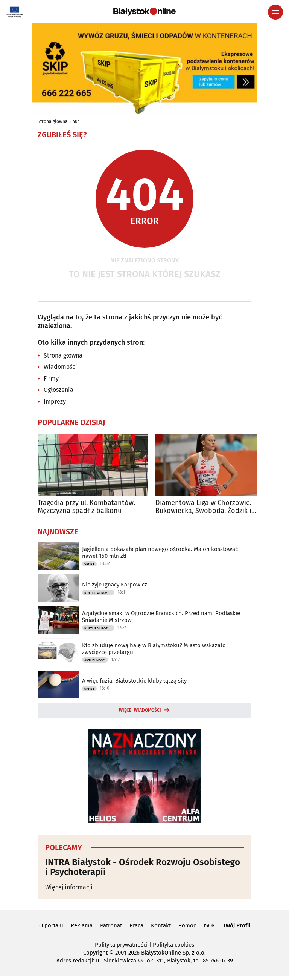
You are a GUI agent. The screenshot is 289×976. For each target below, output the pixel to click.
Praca (136, 925)
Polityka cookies (173, 944)
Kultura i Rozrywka (99, 593)
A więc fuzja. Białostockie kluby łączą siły (134, 680)
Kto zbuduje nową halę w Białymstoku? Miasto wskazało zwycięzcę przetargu (154, 648)
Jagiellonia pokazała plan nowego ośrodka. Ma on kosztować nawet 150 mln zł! (160, 552)
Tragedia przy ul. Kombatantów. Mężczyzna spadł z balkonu (86, 507)
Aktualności (95, 660)
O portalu (51, 925)
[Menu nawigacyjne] (275, 12)
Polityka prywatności (121, 944)
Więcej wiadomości (140, 710)
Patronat (111, 925)
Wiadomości (60, 366)
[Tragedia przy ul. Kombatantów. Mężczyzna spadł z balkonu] (93, 465)
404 (76, 121)
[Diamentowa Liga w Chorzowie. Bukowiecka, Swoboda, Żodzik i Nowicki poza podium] (210, 465)
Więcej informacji (69, 887)
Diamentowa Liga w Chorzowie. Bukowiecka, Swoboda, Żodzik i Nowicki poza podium (203, 507)
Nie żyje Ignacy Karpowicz (114, 584)
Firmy (51, 378)
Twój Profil (236, 925)
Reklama (82, 925)
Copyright (95, 952)
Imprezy (55, 401)
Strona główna (53, 121)
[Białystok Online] (144, 12)
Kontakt (161, 925)
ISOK (209, 925)
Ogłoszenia (58, 389)
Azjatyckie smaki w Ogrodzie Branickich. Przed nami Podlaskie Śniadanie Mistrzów (161, 616)
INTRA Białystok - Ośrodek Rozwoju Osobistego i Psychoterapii (142, 867)
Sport (89, 564)
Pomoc (187, 925)
